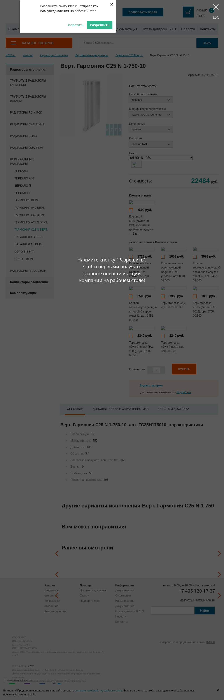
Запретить (75, 25)
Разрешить (99, 25)
